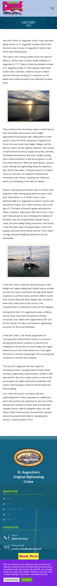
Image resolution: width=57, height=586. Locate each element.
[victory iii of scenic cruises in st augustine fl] (28, 261)
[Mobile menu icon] (52, 8)
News (8, 503)
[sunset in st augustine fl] (28, 106)
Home (8, 498)
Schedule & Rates (14, 509)
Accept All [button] (27, 580)
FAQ (8, 514)
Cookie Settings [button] (11, 580)
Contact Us (11, 519)
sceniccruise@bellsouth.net (26, 548)
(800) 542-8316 (19, 538)
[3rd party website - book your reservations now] (28, 559)
